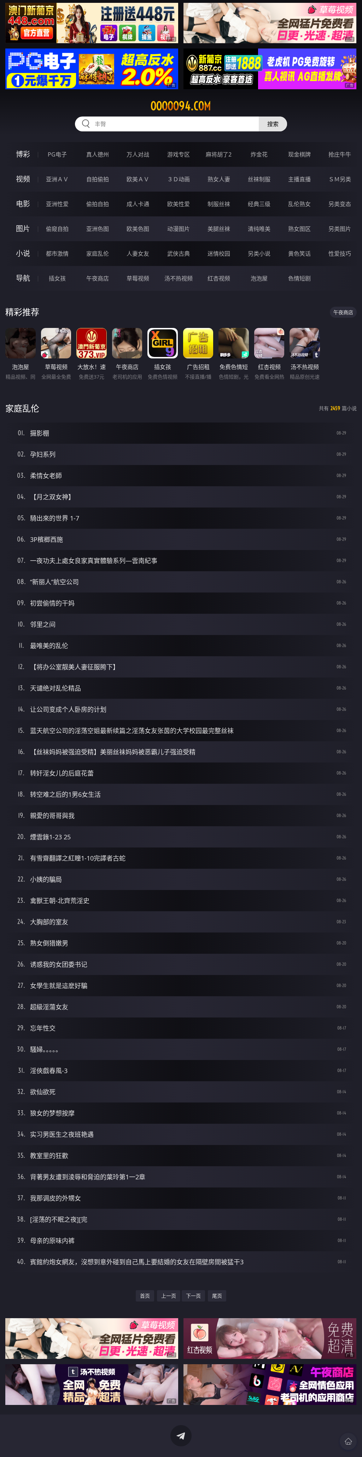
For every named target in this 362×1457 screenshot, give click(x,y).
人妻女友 (138, 253)
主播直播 (299, 179)
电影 (23, 204)
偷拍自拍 (97, 204)
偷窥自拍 (57, 229)
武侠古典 (178, 253)
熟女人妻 (219, 179)
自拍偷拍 (97, 179)
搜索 (273, 124)
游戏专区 (178, 154)
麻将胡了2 (219, 154)
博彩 (23, 154)
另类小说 (259, 253)
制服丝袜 (219, 204)
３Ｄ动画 (178, 179)
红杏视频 (219, 278)
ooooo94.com (181, 106)
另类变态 (339, 204)
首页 (145, 1295)
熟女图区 (299, 229)
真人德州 (97, 154)
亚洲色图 (97, 229)
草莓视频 (138, 278)
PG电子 (57, 154)
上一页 (168, 1295)
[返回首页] (348, 1441)
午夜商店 (97, 278)
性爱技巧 (339, 253)
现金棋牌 (299, 154)
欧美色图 (138, 229)
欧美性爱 (178, 204)
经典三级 (259, 204)
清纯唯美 (259, 229)
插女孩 (57, 278)
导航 (23, 278)
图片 (23, 228)
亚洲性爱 (57, 204)
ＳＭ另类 (339, 179)
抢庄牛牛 (339, 154)
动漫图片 (178, 229)
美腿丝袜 (219, 229)
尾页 (217, 1295)
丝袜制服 (259, 179)
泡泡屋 (259, 278)
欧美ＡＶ (138, 179)
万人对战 (138, 154)
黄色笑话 (299, 253)
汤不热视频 (178, 278)
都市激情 (57, 253)
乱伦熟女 (299, 204)
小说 (23, 253)
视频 (23, 179)
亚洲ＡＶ (57, 179)
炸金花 (259, 154)
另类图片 (339, 229)
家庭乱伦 (97, 253)
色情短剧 (299, 278)
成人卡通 (138, 204)
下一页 (193, 1295)
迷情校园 (219, 253)
